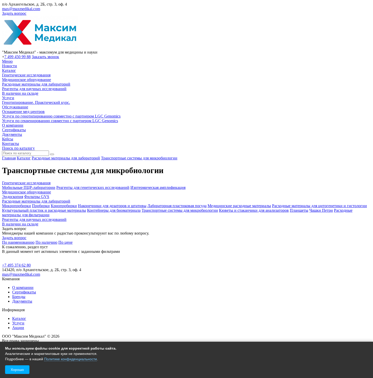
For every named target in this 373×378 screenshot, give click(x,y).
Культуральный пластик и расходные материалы (44, 210)
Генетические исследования (26, 75)
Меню (7, 61)
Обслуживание (15, 107)
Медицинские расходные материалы (239, 206)
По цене (65, 242)
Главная (9, 158)
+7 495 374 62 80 (16, 265)
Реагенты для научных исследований (34, 89)
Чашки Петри (321, 210)
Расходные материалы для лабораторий (36, 84)
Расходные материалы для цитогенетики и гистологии (319, 206)
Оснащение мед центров (23, 111)
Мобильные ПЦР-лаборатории (28, 187)
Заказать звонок (45, 57)
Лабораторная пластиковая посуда (177, 206)
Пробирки (41, 206)
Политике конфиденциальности (70, 359)
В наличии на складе (20, 93)
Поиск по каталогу (18, 148)
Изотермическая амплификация (157, 187)
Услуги (8, 98)
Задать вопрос (14, 13)
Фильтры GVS (36, 196)
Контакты (10, 143)
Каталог (9, 70)
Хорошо (17, 370)
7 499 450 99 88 (17, 57)
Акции (18, 327)
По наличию (46, 242)
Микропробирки (16, 206)
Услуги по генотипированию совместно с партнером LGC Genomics (61, 116)
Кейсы (7, 139)
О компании (12, 125)
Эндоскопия (12, 196)
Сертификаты (14, 130)
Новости (9, 66)
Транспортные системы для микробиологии (139, 158)
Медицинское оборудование (26, 79)
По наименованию (18, 242)
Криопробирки (64, 206)
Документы (12, 134)
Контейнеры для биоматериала (114, 210)
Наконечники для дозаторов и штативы (112, 206)
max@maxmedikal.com (21, 9)
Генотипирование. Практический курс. (36, 102)
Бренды (18, 296)
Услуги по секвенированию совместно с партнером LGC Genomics (60, 121)
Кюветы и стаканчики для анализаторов (254, 210)
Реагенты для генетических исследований (92, 187)
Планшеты (299, 210)
